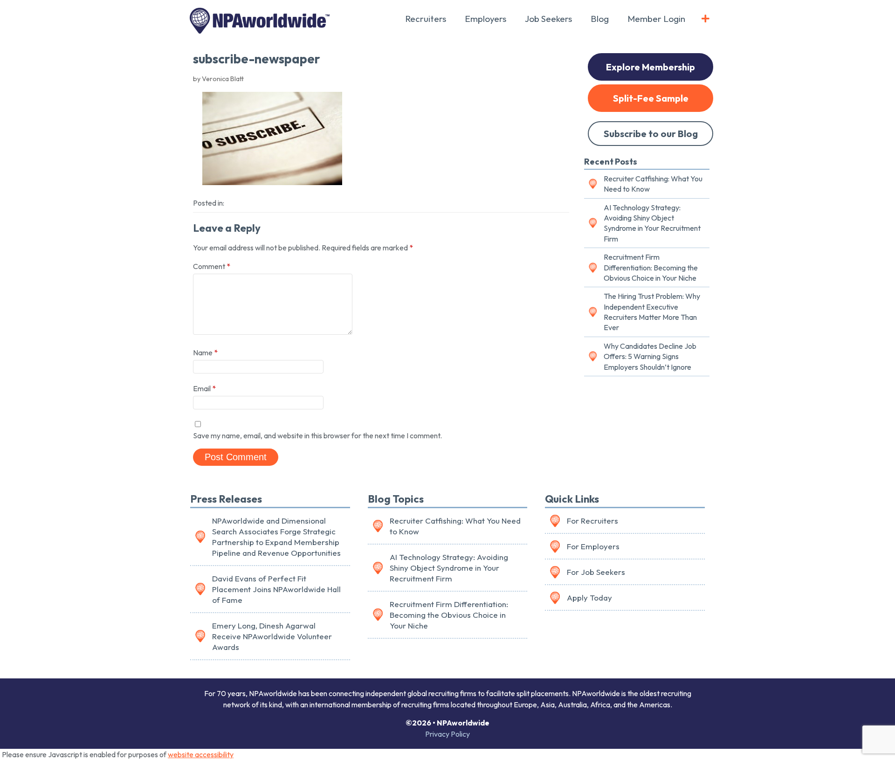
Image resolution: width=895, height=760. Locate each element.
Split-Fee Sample (650, 98)
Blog (600, 18)
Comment (211, 266)
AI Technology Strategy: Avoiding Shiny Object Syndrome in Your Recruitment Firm (652, 223)
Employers (485, 18)
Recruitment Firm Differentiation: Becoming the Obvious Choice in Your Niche (651, 267)
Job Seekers (548, 18)
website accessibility (201, 754)
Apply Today (589, 597)
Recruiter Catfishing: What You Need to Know (653, 183)
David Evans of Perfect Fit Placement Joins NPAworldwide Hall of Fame (276, 589)
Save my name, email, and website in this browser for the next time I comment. (317, 435)
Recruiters (425, 18)
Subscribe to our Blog (651, 133)
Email (204, 388)
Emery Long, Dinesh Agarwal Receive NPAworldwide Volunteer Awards (272, 636)
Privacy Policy (447, 734)
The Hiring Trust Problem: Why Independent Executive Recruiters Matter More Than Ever (652, 311)
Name (205, 352)
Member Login (656, 18)
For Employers (593, 546)
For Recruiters (592, 520)
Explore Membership (650, 67)
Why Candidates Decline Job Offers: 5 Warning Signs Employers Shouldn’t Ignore (650, 356)
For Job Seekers (596, 572)
